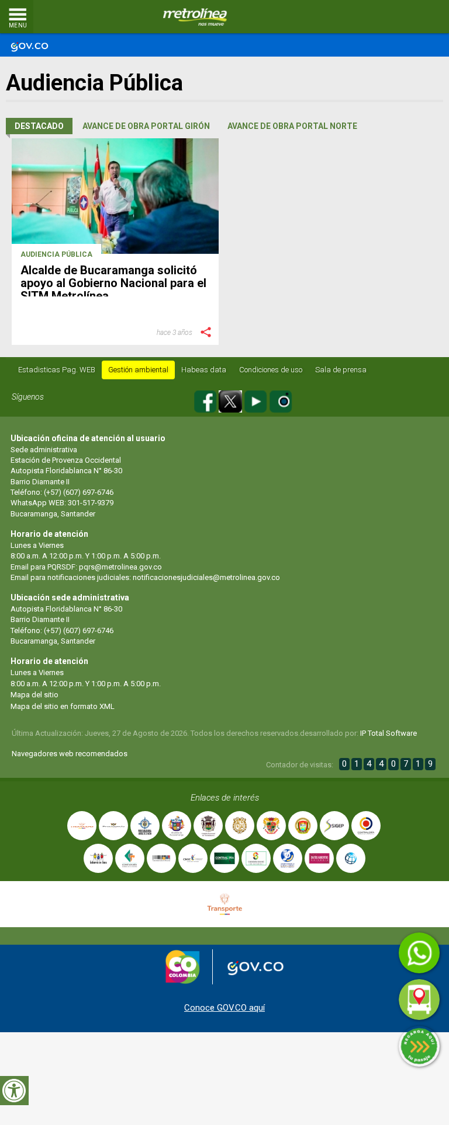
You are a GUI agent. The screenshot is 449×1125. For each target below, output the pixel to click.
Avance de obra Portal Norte (292, 126)
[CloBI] (405, 17)
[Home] (195, 17)
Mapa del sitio (34, 694)
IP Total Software (388, 733)
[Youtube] (256, 399)
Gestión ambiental (138, 369)
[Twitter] (231, 399)
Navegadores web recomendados (69, 753)
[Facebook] (206, 399)
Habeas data (203, 369)
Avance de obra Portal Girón (146, 126)
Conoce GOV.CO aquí (224, 1007)
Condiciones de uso (270, 369)
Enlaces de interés (225, 797)
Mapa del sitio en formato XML (63, 706)
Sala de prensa (341, 369)
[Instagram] (280, 399)
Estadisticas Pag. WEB (56, 369)
